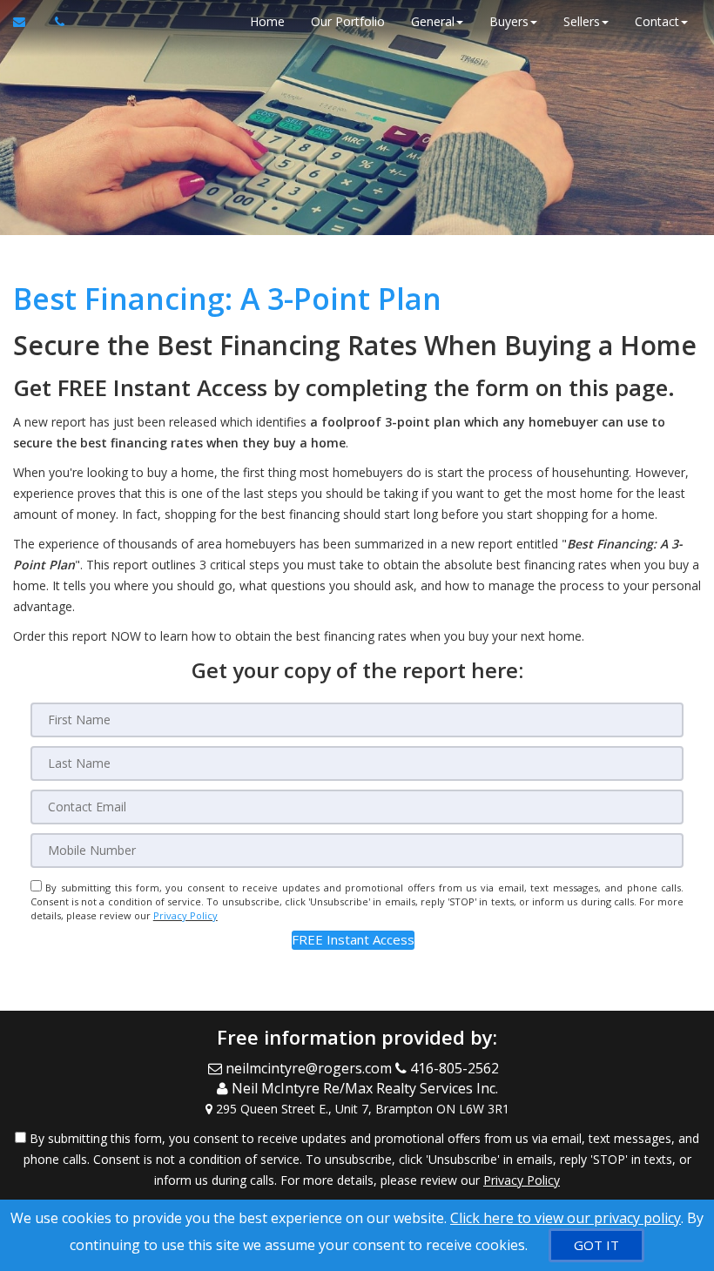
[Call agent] (55, 22)
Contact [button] (657, 21)
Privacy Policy (185, 915)
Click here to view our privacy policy (565, 1217)
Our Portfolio (348, 21)
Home (267, 21)
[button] (353, 940)
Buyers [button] (509, 21)
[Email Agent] (27, 22)
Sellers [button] (581, 21)
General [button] (433, 21)
